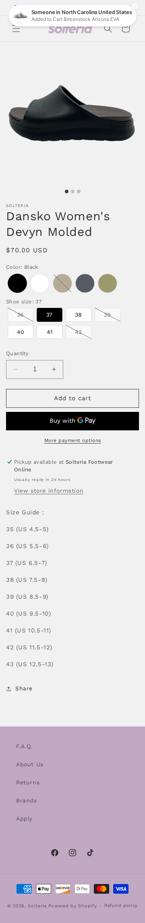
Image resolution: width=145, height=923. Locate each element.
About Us (30, 764)
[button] (16, 28)
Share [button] (24, 688)
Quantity (17, 353)
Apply (24, 818)
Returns (27, 782)
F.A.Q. (24, 746)
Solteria (37, 906)
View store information (48, 490)
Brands (26, 800)
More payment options (72, 440)
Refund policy (121, 905)
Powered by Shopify (72, 906)
